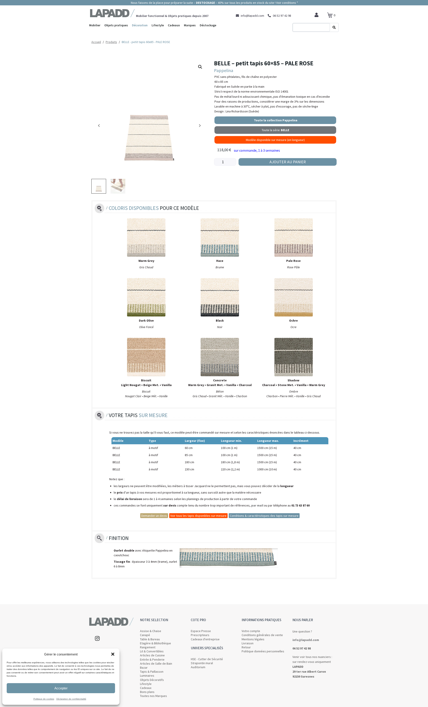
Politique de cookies (43, 699)
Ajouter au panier (288, 161)
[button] (113, 654)
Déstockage (208, 25)
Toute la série (275, 130)
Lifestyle (158, 25)
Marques (190, 25)
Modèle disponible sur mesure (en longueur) (275, 140)
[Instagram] (97, 638)
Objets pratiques (116, 25)
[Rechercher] (334, 27)
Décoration (140, 25)
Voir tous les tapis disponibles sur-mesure (198, 516)
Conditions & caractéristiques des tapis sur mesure (264, 516)
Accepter (61, 688)
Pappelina (223, 70)
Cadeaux (174, 25)
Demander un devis (154, 516)
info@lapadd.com (305, 640)
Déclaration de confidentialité (71, 699)
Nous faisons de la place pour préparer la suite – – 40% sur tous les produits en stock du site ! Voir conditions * (214, 3)
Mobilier (94, 25)
